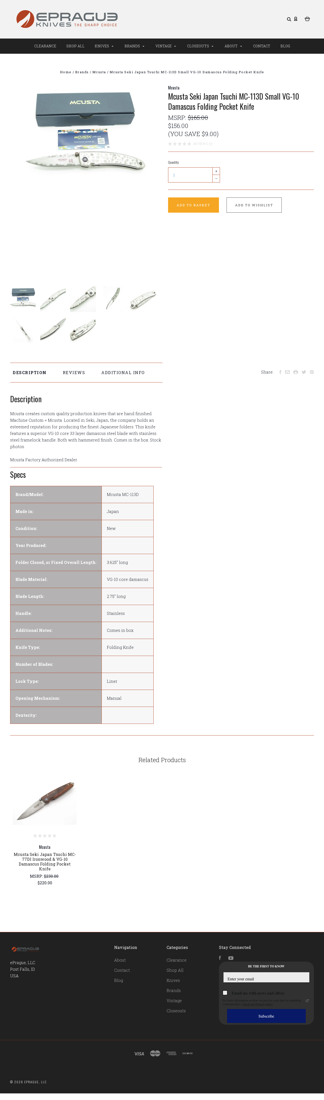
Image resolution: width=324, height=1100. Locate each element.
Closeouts (198, 46)
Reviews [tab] (74, 372)
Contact (261, 46)
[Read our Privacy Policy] (307, 1001)
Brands (133, 46)
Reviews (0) (203, 143)
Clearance (45, 46)
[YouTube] (230, 958)
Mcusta (173, 88)
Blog (285, 46)
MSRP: (178, 118)
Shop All (75, 46)
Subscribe (266, 1016)
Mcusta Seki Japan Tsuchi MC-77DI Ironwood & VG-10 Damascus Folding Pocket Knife (45, 861)
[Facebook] (220, 958)
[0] (307, 18)
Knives (102, 46)
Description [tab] (30, 372)
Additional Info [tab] (123, 372)
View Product (44, 801)
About (231, 46)
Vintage (163, 46)
